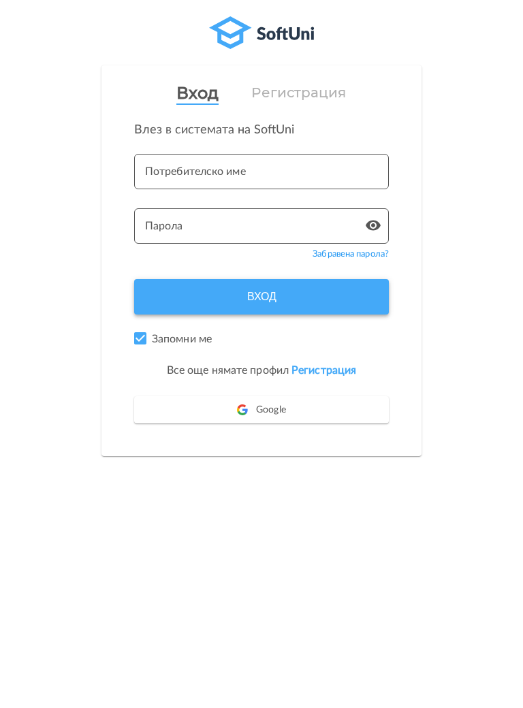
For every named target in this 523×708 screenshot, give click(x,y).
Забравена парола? (351, 254)
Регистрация (298, 92)
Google (271, 410)
